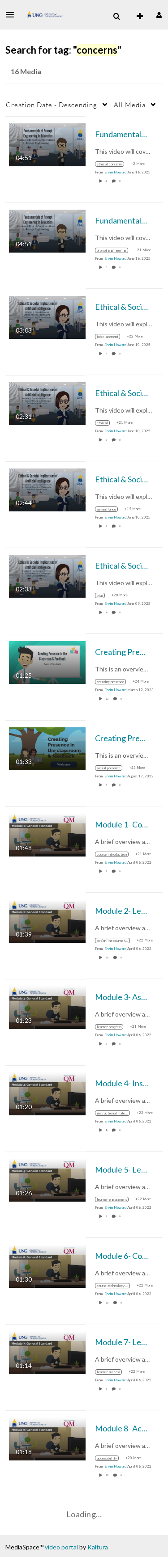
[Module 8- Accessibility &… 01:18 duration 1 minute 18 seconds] (47, 1438)
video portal (61, 1547)
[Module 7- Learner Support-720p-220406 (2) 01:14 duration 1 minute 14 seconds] (47, 1351)
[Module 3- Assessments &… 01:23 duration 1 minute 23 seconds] (47, 1006)
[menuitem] (116, 16)
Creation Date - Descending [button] (51, 105)
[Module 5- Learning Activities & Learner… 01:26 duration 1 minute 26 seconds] (47, 1179)
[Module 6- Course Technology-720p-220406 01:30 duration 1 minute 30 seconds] (47, 1265)
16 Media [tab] (26, 71)
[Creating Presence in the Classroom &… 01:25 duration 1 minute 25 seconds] (47, 661)
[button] (12, 14)
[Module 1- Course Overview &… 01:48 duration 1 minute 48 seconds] (47, 834)
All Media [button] (130, 105)
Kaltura (97, 1547)
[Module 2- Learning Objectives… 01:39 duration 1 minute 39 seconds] (47, 920)
